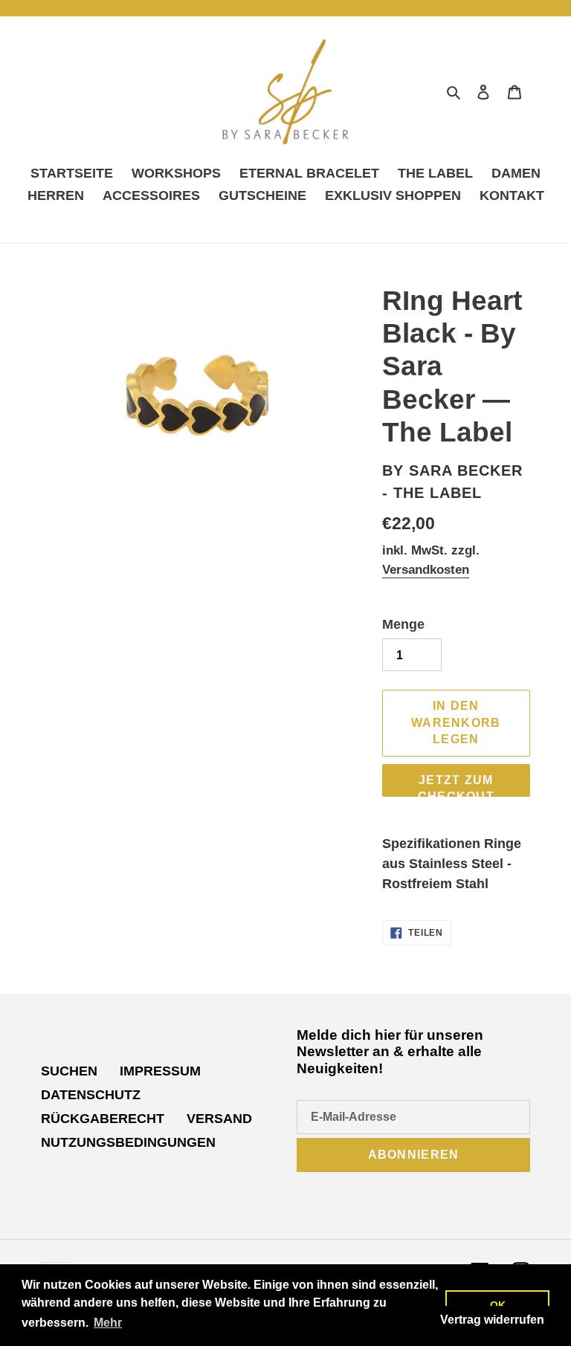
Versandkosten (425, 570)
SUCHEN (69, 1071)
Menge (403, 624)
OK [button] (498, 1305)
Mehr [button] (108, 1322)
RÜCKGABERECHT (102, 1118)
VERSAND (219, 1118)
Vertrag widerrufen (492, 1319)
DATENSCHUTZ (91, 1094)
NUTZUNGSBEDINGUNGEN (128, 1142)
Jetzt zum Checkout (456, 785)
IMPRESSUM (160, 1071)
